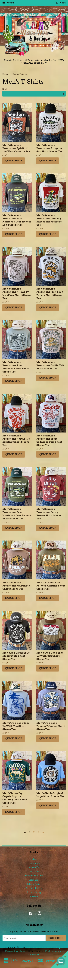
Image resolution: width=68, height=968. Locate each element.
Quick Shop (13, 160)
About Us (34, 867)
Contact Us (34, 871)
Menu (10, 2)
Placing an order (34, 875)
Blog (34, 859)
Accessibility (34, 892)
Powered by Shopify (16, 951)
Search (34, 896)
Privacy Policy (34, 888)
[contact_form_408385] (61, 961)
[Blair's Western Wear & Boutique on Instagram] (38, 914)
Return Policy (34, 884)
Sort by (6, 89)
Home (5, 74)
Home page (34, 863)
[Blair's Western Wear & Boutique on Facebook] (29, 914)
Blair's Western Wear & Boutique (44, 947)
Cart (63, 2)
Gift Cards (34, 880)
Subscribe (55, 938)
